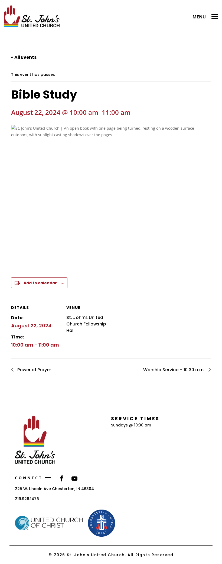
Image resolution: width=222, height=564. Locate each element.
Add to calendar (40, 283)
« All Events (24, 57)
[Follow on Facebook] (62, 478)
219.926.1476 (27, 498)
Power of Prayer (33, 370)
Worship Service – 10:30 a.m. (174, 370)
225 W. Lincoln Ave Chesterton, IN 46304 (54, 488)
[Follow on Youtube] (74, 478)
